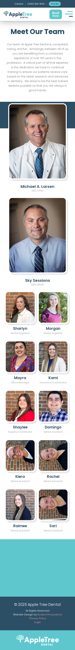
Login (37, 622)
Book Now (55, 14)
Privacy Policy (37, 618)
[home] (18, 14)
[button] (68, 14)
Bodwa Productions (50, 614)
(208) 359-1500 (36, 3)
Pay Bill (54, 3)
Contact (18, 3)
